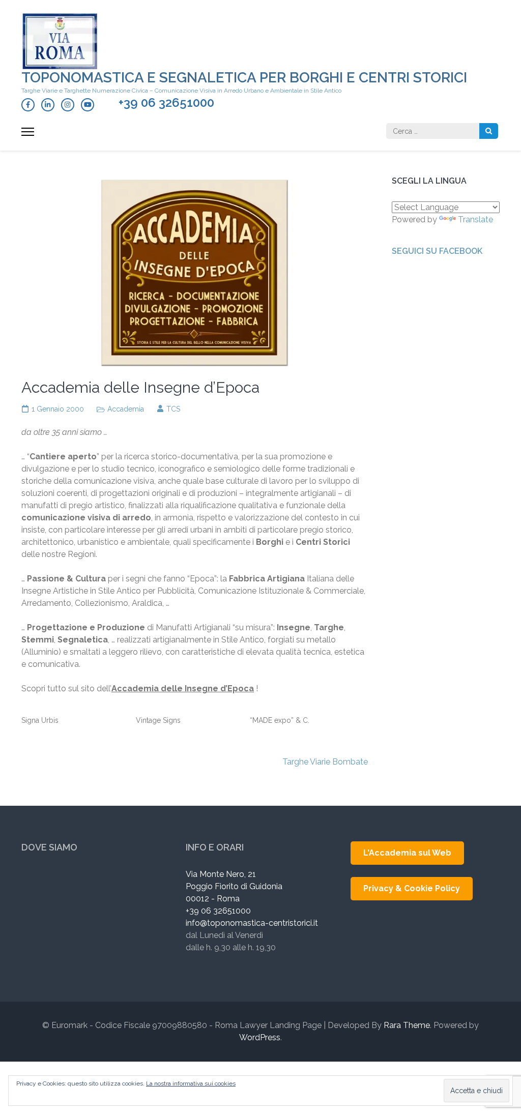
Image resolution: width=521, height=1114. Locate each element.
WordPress (259, 1037)
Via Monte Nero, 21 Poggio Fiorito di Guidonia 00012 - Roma (234, 886)
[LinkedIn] (47, 104)
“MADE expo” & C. (279, 720)
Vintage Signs (158, 720)
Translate (475, 219)
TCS (173, 409)
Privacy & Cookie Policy (411, 888)
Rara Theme (407, 1025)
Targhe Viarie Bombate (325, 762)
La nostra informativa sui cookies (191, 1083)
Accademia (125, 409)
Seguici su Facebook (437, 251)
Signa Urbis (40, 720)
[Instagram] (67, 104)
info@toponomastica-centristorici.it (252, 923)
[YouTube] (87, 104)
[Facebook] (28, 104)
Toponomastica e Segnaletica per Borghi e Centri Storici (244, 77)
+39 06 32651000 (166, 103)
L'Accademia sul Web (407, 853)
